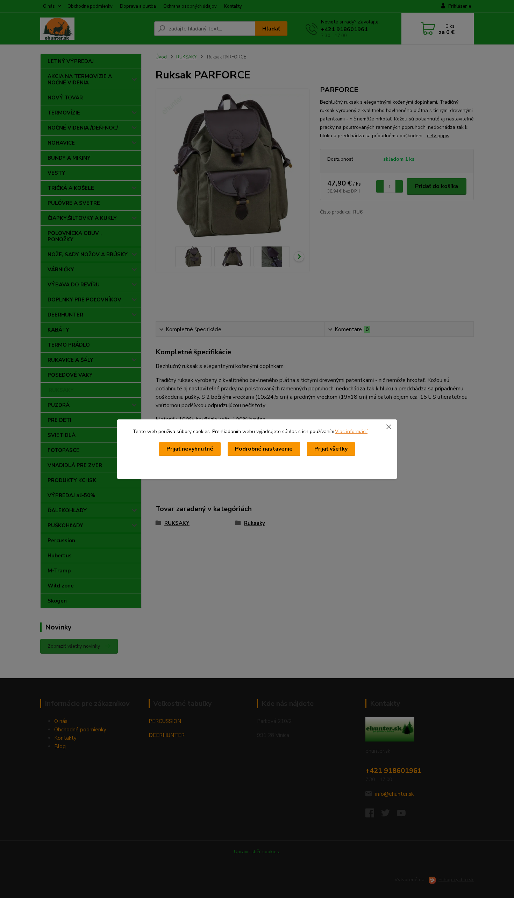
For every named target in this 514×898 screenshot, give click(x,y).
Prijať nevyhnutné (189, 449)
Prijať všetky (331, 449)
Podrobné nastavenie (264, 449)
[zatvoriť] (388, 426)
